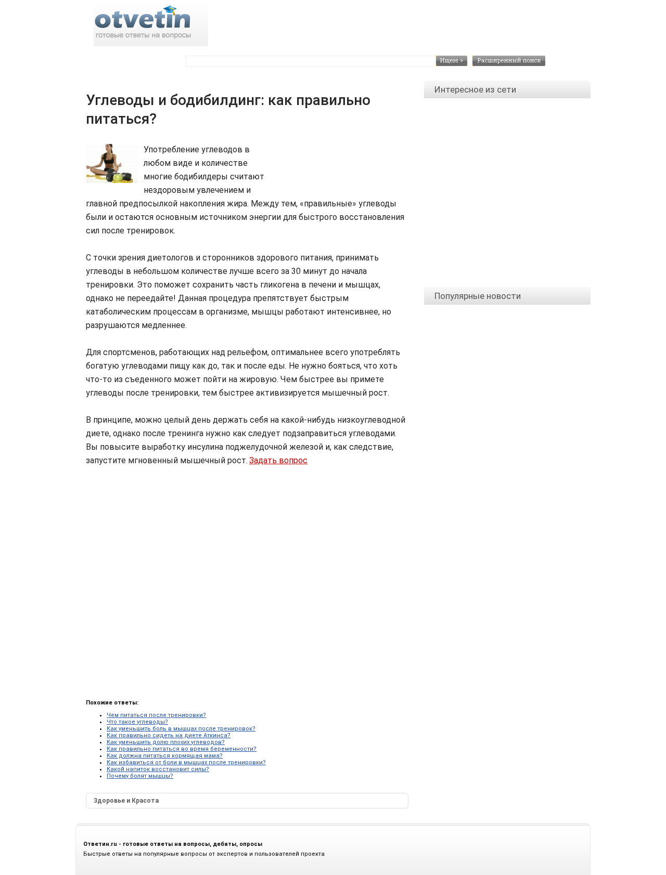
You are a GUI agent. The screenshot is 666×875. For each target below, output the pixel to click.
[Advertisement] (338, 166)
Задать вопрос (278, 460)
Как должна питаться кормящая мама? (165, 755)
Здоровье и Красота (126, 800)
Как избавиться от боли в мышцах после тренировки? (186, 762)
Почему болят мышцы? (140, 776)
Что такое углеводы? (137, 722)
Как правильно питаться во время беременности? (182, 749)
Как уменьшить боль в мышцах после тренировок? (181, 728)
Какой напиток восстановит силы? (158, 769)
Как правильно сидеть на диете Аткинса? (168, 735)
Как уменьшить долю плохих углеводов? (166, 742)
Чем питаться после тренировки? (156, 715)
